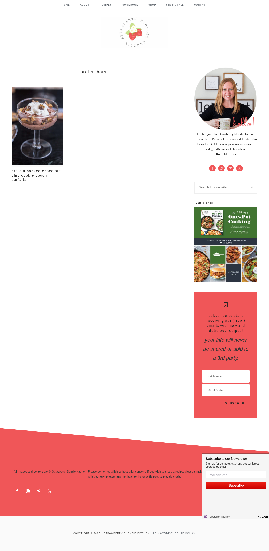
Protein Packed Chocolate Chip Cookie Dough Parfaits (36, 175)
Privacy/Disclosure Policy (174, 533)
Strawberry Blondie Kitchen (134, 32)
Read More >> (226, 154)
